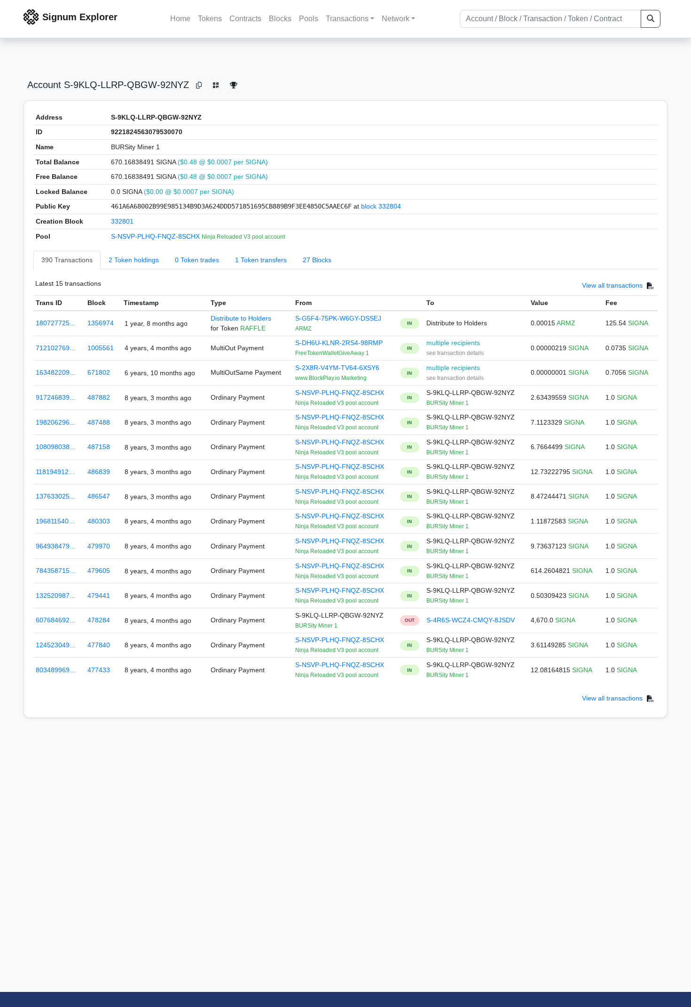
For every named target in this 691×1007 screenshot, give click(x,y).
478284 (98, 620)
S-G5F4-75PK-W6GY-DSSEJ (338, 318)
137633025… (56, 496)
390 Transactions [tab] (67, 260)
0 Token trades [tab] (197, 260)
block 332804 (381, 206)
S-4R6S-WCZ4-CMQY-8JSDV (470, 620)
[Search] (650, 19)
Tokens (210, 19)
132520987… (56, 595)
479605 (98, 570)
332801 (122, 221)
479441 (98, 595)
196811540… (55, 521)
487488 (98, 422)
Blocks (280, 19)
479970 (98, 546)
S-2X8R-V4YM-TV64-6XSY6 (337, 367)
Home (180, 19)
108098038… (56, 447)
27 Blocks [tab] (317, 260)
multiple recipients (453, 342)
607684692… (56, 620)
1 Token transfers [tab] (261, 260)
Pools (308, 19)
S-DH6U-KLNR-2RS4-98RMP (339, 342)
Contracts (245, 19)
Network (395, 19)
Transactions (347, 19)
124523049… (56, 645)
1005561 (100, 348)
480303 (98, 521)
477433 (98, 670)
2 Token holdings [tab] (134, 260)
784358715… (56, 570)
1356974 (100, 323)
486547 (98, 496)
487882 (98, 397)
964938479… (56, 546)
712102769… (56, 348)
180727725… (56, 323)
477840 (98, 645)
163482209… (56, 372)
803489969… (56, 670)
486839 (98, 471)
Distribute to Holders (241, 318)
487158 (98, 447)
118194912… (55, 471)
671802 (98, 372)
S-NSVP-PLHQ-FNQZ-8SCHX (156, 236)
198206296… (56, 422)
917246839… (56, 397)
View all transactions (612, 286)
